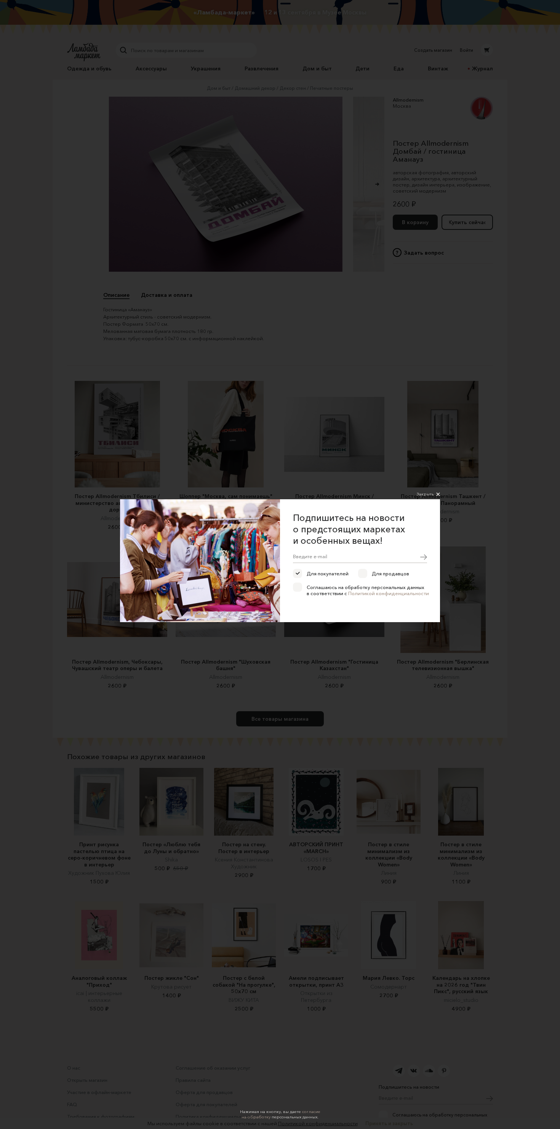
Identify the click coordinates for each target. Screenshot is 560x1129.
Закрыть (425, 494)
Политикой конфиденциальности (388, 593)
